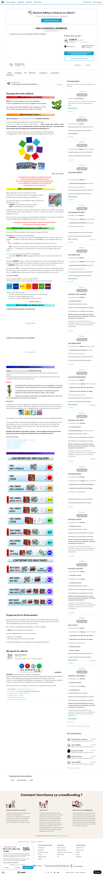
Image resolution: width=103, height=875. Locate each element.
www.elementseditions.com (25, 689)
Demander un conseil (43, 852)
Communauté (20, 2)
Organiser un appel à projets (64, 852)
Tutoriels (40, 854)
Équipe (78, 852)
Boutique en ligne (13, 691)
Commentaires (55, 73)
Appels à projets (61, 847)
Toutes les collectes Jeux (51, 20)
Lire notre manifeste (78, 866)
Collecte (9, 73)
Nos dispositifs (60, 854)
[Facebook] (45, 872)
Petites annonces (42, 856)
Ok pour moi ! (28, 867)
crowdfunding (9, 816)
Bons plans (40, 850)
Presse (77, 854)
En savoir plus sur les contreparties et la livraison (78, 726)
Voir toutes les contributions (73, 768)
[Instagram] (51, 872)
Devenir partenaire (61, 850)
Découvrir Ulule (79, 847)
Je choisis (17, 867)
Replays (40, 859)
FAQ (25, 73)
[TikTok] (48, 872)
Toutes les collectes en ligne (79, 58)
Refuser (7, 867)
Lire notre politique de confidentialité (10, 862)
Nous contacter (80, 850)
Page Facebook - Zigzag (15, 695)
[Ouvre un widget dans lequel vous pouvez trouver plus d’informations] (97, 872)
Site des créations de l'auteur (17, 699)
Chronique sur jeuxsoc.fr (14, 444)
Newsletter (78, 856)
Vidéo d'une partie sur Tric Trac (16, 442)
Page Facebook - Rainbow (16, 697)
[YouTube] (58, 872)
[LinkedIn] (54, 872)
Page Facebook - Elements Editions (19, 693)
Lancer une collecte (10, 2)
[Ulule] (29, 872)
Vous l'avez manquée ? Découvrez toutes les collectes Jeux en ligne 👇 (79, 53)
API (58, 856)
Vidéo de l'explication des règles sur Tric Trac (20, 440)
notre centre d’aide (62, 835)
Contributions (43, 73)
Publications (33, 73)
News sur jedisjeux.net (14, 446)
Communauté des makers (45, 845)
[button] (3, 872)
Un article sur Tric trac (13, 448)
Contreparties (18, 73)
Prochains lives (41, 847)
